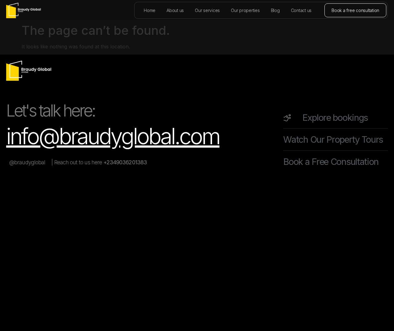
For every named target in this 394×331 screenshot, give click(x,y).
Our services (207, 10)
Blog (275, 10)
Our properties (245, 10)
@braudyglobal (27, 162)
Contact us (301, 10)
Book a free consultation (355, 10)
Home (149, 10)
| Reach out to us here (99, 162)
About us (175, 10)
